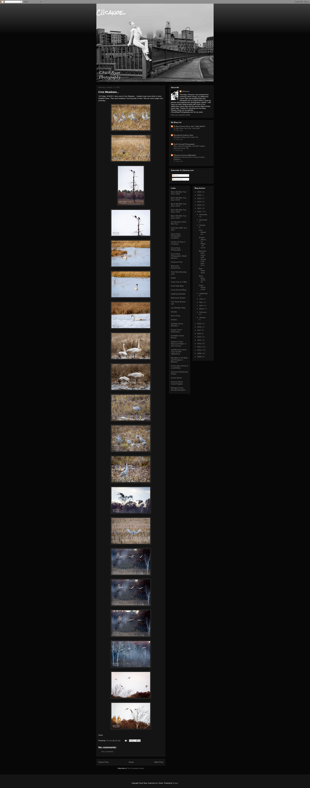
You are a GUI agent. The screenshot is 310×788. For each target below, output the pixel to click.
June (201, 299)
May (201, 302)
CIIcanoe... (111, 12)
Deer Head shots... (202, 271)
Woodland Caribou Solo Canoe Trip (186, 137)
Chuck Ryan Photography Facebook (176, 236)
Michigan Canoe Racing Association (178, 389)
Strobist (174, 312)
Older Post (158, 762)
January (202, 317)
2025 (199, 195)
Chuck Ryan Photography (176, 249)
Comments (178, 179)
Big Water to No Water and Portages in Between (179, 360)
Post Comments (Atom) (135, 768)
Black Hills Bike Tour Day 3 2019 (178, 199)
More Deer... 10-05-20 (202, 279)
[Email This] (130, 740)
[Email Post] (126, 740)
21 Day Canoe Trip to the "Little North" (189, 126)
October (202, 225)
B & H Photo (175, 316)
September (203, 293)
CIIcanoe (185, 91)
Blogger (175, 783)
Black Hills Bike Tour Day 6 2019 (178, 217)
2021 (199, 208)
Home (131, 762)
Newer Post (103, 762)
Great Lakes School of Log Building (179, 367)
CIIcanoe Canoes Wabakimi (185, 155)
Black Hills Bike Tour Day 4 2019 (178, 205)
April (201, 305)
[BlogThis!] (132, 740)
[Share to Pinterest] (139, 740)
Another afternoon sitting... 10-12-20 (202, 243)
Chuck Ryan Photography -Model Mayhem (179, 256)
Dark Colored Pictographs (184, 144)
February (202, 312)
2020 (199, 212)
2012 (199, 343)
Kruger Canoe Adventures (176, 331)
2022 (199, 205)
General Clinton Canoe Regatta (177, 383)
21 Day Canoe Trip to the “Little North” (187, 128)
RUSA (173, 278)
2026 (199, 192)
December (203, 214)
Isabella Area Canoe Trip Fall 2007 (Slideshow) (178, 352)
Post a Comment (107, 752)
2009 (199, 353)
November (203, 220)
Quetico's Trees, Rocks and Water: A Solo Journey (178, 344)
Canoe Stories (176, 378)
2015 (199, 334)
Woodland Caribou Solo (183, 135)
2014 (199, 337)
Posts (176, 175)
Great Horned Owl (202, 287)
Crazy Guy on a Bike (179, 282)
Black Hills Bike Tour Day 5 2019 (178, 211)
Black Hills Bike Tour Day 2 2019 (178, 193)
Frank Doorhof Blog (178, 290)
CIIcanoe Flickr (176, 262)
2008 (199, 357)
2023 (199, 202)
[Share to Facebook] (137, 740)
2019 (199, 324)
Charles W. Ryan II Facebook (178, 243)
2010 (199, 350)
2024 (199, 198)
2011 (199, 347)
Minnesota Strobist (178, 298)
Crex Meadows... (202, 232)
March (202, 309)
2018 (199, 327)
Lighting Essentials (178, 294)
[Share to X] (135, 740)
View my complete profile (180, 115)
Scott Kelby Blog (177, 286)
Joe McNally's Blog (178, 308)
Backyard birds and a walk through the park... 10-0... (202, 258)
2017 (199, 330)
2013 (199, 340)
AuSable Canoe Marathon (177, 325)
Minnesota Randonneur (176, 267)
